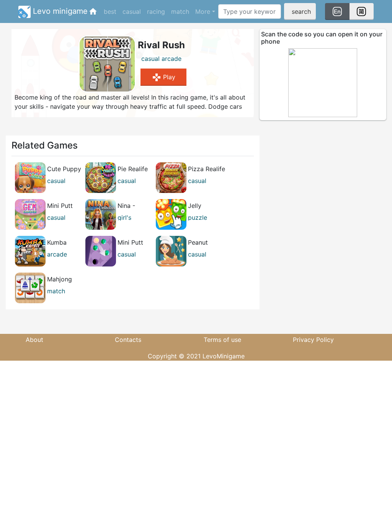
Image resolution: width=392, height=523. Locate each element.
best (110, 11)
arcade (171, 58)
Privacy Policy (313, 339)
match (180, 11)
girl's (124, 217)
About (34, 339)
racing (156, 11)
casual (131, 11)
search (301, 11)
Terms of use (222, 339)
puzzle (197, 217)
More (202, 11)
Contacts (128, 339)
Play (163, 77)
